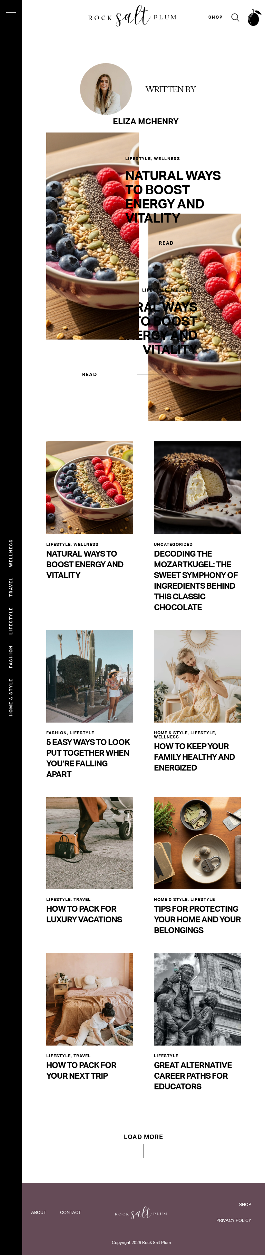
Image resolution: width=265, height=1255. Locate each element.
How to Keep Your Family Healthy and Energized (194, 757)
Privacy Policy (233, 1220)
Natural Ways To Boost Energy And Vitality (173, 196)
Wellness (11, 553)
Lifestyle (11, 621)
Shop (245, 1204)
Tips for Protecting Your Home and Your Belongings (197, 919)
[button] (143, 1146)
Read (166, 243)
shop (215, 17)
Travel (11, 587)
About (38, 1212)
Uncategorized (173, 544)
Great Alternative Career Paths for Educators (193, 1075)
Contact (70, 1212)
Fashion (11, 656)
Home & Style (11, 697)
